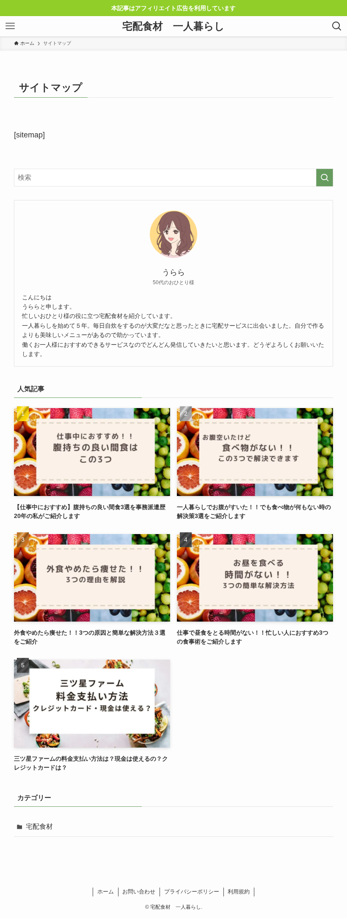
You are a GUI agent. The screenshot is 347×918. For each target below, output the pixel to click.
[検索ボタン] (337, 26)
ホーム (105, 891)
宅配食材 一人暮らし (173, 26)
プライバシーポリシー (191, 891)
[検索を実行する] (324, 177)
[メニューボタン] (10, 26)
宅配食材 (39, 826)
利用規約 (239, 891)
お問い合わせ (138, 891)
